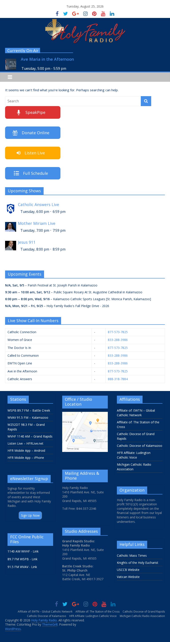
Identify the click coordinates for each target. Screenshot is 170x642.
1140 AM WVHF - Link (23, 551)
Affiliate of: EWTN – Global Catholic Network (45, 611)
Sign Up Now (30, 515)
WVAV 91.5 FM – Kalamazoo (28, 417)
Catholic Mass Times (132, 555)
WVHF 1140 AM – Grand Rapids (30, 436)
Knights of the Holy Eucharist (137, 562)
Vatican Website (128, 577)
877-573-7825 (118, 332)
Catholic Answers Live (38, 204)
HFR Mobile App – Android (26, 450)
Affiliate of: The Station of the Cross (97, 611)
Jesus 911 (26, 242)
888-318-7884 (118, 379)
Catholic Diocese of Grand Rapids (144, 611)
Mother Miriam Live (36, 223)
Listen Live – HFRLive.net (25, 443)
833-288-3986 (118, 340)
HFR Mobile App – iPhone (26, 457)
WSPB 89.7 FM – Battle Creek (29, 410)
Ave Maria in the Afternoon (47, 59)
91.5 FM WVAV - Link (22, 567)
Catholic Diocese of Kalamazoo (139, 446)
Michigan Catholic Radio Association (142, 616)
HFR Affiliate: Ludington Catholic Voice (93, 616)
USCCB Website (128, 570)
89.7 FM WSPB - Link (22, 559)
